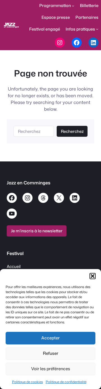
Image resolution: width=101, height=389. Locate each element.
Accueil (13, 266)
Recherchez (72, 131)
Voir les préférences (50, 369)
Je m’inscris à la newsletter (37, 231)
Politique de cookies (27, 381)
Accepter (50, 338)
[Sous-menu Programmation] (73, 5)
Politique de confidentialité (66, 381)
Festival (15, 253)
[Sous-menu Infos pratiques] (97, 29)
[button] (92, 276)
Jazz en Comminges (28, 182)
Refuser (50, 353)
